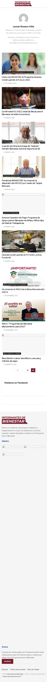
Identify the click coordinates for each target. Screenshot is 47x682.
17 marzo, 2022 (9, 118)
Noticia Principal (11, 213)
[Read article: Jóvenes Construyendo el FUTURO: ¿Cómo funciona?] (23, 241)
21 (28, 370)
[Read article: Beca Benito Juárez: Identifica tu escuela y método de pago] (23, 345)
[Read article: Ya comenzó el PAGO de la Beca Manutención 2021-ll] (23, 276)
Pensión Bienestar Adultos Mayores (19, 176)
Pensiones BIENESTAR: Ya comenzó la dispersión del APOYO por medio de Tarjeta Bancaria (22, 183)
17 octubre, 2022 (10, 83)
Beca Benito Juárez (12, 107)
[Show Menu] (3, 3)
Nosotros (5, 669)
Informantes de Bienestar (15, 674)
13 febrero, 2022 (9, 364)
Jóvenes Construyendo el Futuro (18, 72)
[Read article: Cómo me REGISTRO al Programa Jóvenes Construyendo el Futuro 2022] (23, 64)
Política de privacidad (17, 669)
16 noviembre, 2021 (10, 330)
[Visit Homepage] (23, 3)
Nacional (7, 141)
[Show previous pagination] (13, 370)
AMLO (6, 319)
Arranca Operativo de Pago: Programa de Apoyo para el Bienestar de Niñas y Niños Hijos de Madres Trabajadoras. (23, 220)
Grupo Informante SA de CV (12, 676)
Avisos (7, 661)
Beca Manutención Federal (15, 284)
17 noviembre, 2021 (10, 295)
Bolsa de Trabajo (33, 669)
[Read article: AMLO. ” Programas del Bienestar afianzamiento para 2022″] (23, 310)
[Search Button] (44, 3)
